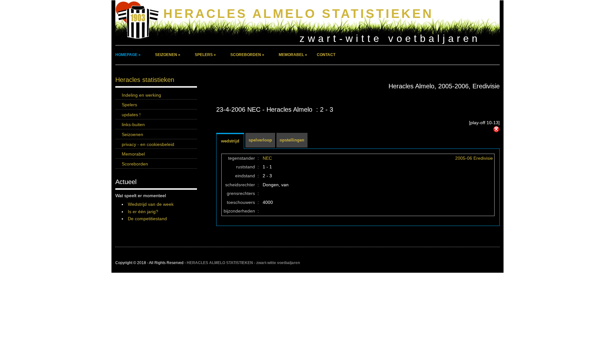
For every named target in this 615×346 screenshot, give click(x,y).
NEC (267, 158)
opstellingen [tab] (292, 140)
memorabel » (293, 54)
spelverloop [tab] (260, 140)
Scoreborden (135, 163)
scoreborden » (247, 54)
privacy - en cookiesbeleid (148, 144)
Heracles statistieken (144, 79)
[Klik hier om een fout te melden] (496, 129)
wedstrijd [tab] (230, 141)
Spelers (129, 104)
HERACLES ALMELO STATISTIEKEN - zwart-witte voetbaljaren (243, 263)
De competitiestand (147, 218)
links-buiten (133, 124)
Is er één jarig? (143, 211)
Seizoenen (132, 134)
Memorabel (133, 154)
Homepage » (128, 54)
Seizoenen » (167, 54)
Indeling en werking (141, 95)
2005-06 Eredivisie (474, 158)
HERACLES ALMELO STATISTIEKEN (298, 13)
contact (326, 54)
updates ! (131, 114)
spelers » (205, 54)
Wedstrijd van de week (151, 204)
